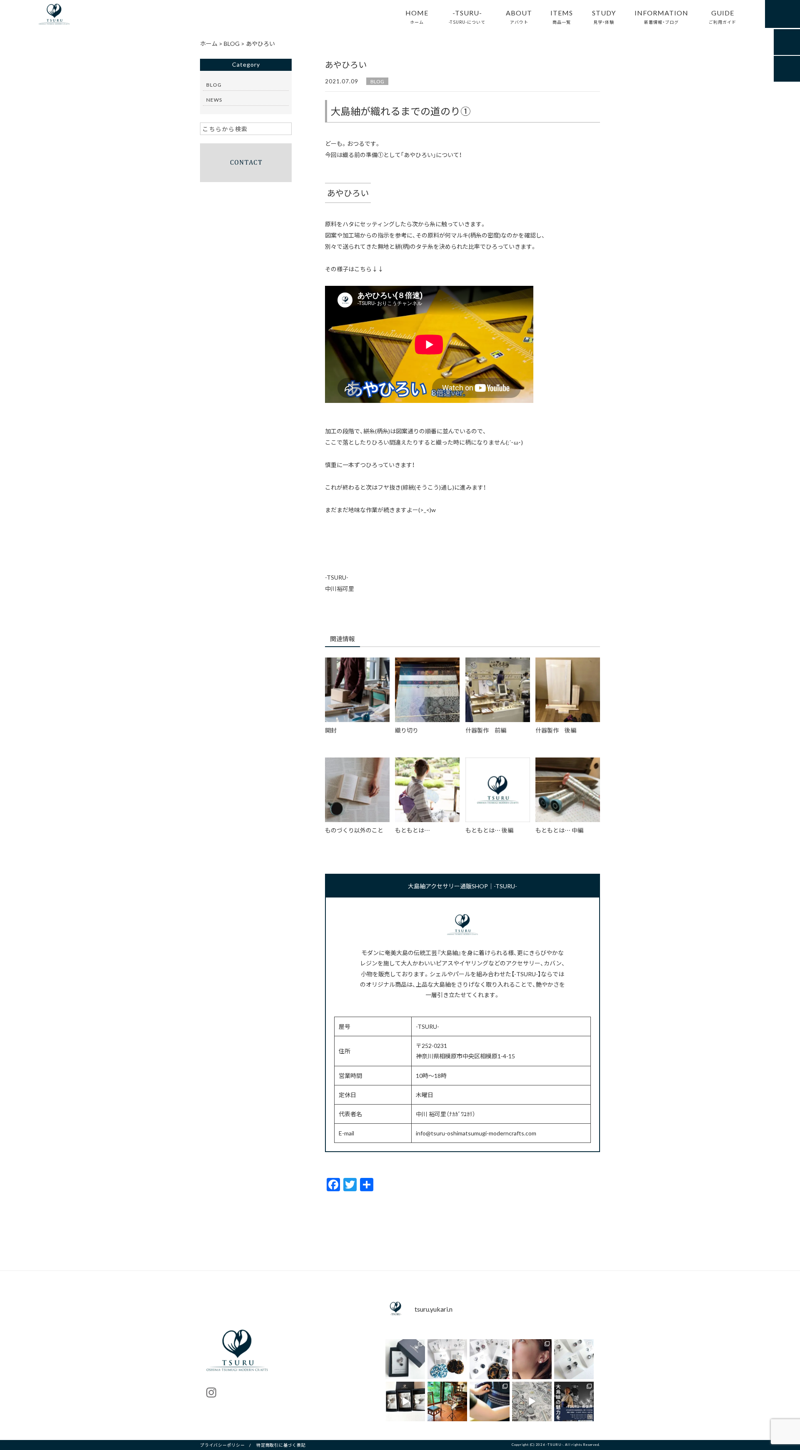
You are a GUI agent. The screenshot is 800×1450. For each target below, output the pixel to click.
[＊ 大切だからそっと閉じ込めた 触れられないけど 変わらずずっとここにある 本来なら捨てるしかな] (447, 1359)
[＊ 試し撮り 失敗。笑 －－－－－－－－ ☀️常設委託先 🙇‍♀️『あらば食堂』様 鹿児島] (532, 1401)
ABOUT (519, 16)
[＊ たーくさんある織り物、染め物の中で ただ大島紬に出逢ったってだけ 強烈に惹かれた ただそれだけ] (532, 1359)
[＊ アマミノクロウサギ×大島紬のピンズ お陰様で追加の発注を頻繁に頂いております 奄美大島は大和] (405, 1359)
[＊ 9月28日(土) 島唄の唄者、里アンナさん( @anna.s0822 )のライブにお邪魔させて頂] (447, 1401)
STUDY (604, 16)
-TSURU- (467, 16)
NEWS (214, 99)
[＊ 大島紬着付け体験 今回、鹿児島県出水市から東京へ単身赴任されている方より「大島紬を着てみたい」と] (489, 1401)
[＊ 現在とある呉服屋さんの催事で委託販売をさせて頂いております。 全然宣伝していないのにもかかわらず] (489, 1359)
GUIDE (722, 16)
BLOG (377, 81)
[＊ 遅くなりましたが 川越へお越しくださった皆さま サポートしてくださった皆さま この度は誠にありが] (574, 1401)
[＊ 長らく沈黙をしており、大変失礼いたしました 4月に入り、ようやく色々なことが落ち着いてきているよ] (405, 1401)
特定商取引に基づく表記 (280, 1445)
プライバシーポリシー (222, 1445)
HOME (416, 16)
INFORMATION (661, 16)
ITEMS (561, 16)
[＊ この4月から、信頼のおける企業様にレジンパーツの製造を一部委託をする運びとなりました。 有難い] (574, 1359)
